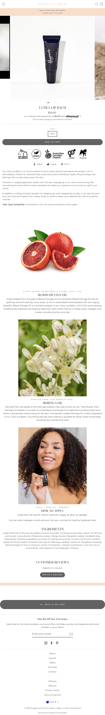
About (52, 653)
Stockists (52, 667)
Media (52, 663)
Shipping (48, 119)
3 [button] (53, 103)
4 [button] (55, 103)
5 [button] (57, 103)
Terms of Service (52, 695)
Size (52, 129)
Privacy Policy (52, 690)
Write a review (52, 575)
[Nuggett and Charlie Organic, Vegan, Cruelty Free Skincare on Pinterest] (57, 643)
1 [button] (48, 102)
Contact (52, 672)
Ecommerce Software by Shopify (52, 713)
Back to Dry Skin (54, 604)
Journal (52, 658)
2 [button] (50, 103)
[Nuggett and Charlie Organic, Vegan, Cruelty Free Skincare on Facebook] (51, 643)
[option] (52, 11)
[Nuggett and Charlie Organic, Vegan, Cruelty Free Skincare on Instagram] (45, 643)
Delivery (52, 681)
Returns (52, 686)
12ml (52, 134)
